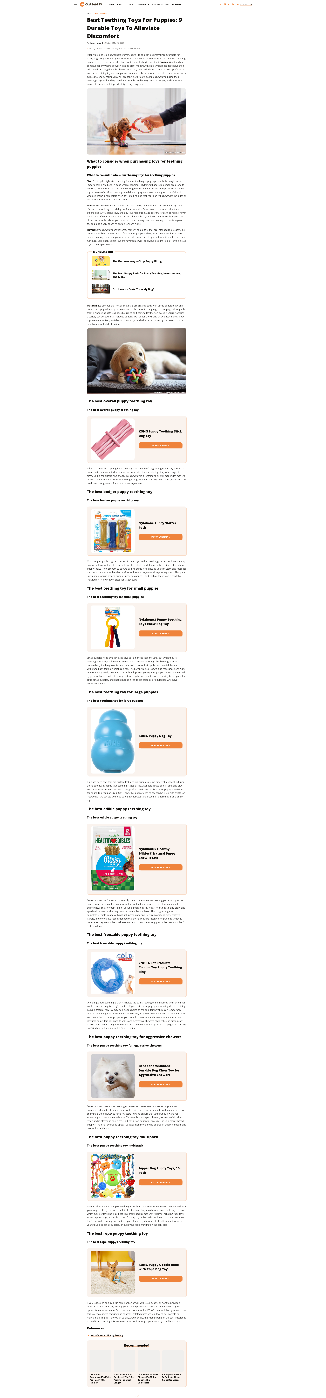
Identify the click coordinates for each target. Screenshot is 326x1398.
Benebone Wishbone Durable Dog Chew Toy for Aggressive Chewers (159, 1070)
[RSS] (233, 4)
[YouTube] (224, 4)
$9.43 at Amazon (159, 1084)
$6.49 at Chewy (159, 1278)
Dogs (111, 4)
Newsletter (246, 4)
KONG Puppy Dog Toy (155, 736)
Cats (119, 4)
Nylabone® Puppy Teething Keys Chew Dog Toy (160, 621)
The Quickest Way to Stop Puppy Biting (137, 261)
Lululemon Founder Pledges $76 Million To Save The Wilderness (148, 1378)
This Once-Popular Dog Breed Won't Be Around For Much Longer (124, 1378)
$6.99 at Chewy (159, 445)
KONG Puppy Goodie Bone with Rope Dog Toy (159, 1267)
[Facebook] (220, 4)
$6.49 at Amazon (159, 745)
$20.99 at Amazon (159, 1182)
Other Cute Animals (137, 4)
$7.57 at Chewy (159, 633)
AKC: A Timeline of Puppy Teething (107, 1335)
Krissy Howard (96, 43)
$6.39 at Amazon (159, 867)
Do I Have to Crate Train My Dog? (133, 289)
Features (177, 4)
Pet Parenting (160, 4)
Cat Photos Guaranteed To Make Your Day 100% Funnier (100, 1378)
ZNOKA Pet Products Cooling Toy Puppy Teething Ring (160, 967)
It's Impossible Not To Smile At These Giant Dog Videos (171, 1377)
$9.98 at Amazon (159, 981)
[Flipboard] (228, 4)
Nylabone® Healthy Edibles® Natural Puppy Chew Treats (157, 853)
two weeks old (167, 62)
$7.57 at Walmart (159, 537)
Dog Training (101, 14)
